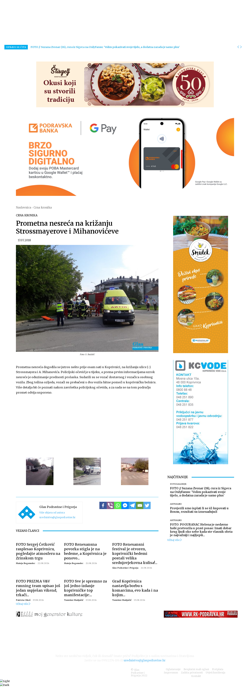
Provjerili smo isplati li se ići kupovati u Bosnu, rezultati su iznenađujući (199, 509)
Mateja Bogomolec (25, 563)
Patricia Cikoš (23, 600)
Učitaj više (22, 604)
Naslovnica (23, 207)
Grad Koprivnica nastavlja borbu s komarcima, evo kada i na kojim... (135, 588)
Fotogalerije (178, 484)
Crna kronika (42, 207)
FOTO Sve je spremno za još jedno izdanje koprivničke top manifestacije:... (85, 588)
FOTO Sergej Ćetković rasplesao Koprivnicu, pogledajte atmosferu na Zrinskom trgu (38, 551)
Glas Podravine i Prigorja (58, 507)
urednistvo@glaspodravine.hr (57, 517)
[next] (240, 47)
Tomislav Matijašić (73, 600)
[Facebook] (103, 505)
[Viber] (110, 505)
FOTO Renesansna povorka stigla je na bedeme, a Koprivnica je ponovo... (85, 551)
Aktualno (176, 504)
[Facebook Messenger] (125, 505)
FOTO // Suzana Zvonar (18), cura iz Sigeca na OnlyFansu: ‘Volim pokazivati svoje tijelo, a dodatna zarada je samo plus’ (105, 47)
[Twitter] (147, 505)
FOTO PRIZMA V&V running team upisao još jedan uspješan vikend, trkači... (38, 588)
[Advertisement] (87, 425)
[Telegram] (132, 505)
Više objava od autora (52, 512)
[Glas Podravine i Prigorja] (27, 512)
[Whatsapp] (117, 505)
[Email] (139, 505)
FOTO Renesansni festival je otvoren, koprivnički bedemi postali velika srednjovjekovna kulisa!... (134, 553)
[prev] (238, 47)
